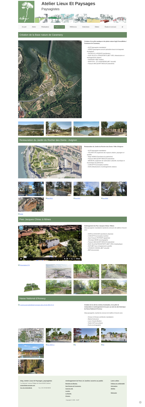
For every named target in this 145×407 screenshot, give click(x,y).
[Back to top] (140, 402)
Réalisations (45, 27)
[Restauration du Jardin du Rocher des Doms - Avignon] (50, 162)
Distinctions (85, 27)
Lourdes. (67, 391)
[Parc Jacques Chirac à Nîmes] (24, 265)
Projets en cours (59, 27)
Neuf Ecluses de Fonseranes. (73, 386)
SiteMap (113, 388)
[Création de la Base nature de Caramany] (50, 79)
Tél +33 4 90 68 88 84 (26, 388)
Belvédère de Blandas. (71, 383)
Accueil (24, 27)
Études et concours (110, 27)
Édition (97, 27)
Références (73, 27)
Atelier (34, 27)
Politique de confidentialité (118, 383)
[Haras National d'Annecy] (36, 305)
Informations (114, 386)
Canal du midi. (69, 388)
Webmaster (114, 393)
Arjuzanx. (67, 396)
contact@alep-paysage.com (27, 385)
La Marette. (68, 393)
